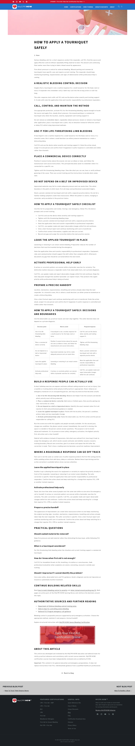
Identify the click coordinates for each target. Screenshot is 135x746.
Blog (69, 712)
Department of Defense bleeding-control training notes (57, 606)
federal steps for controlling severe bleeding (53, 609)
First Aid (42, 715)
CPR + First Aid (45, 706)
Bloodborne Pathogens (47, 719)
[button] (118, 6)
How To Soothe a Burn (122, 690)
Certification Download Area (76, 719)
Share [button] (37, 55)
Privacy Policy (72, 725)
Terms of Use (72, 728)
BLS (41, 709)
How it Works (72, 706)
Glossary (70, 722)
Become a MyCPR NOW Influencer (105, 710)
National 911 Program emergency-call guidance (54, 611)
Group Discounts (73, 709)
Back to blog (69, 673)
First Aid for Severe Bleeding (49, 722)
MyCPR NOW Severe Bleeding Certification (74, 622)
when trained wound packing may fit (83, 590)
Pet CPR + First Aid (46, 725)
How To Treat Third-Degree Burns (17, 690)
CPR (41, 712)
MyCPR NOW (65, 739)
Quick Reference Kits (74, 703)
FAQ (69, 715)
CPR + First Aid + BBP (47, 703)
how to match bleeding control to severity (52, 590)
